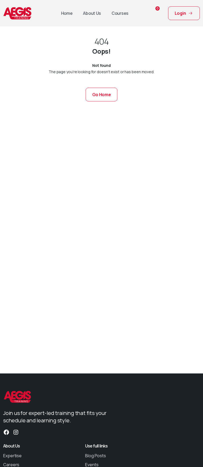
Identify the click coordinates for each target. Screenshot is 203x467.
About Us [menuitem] (92, 13)
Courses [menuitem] (120, 13)
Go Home (101, 94)
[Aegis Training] (17, 13)
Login (180, 13)
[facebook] (6, 432)
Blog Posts (95, 456)
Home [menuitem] (67, 13)
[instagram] (16, 432)
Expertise (12, 456)
